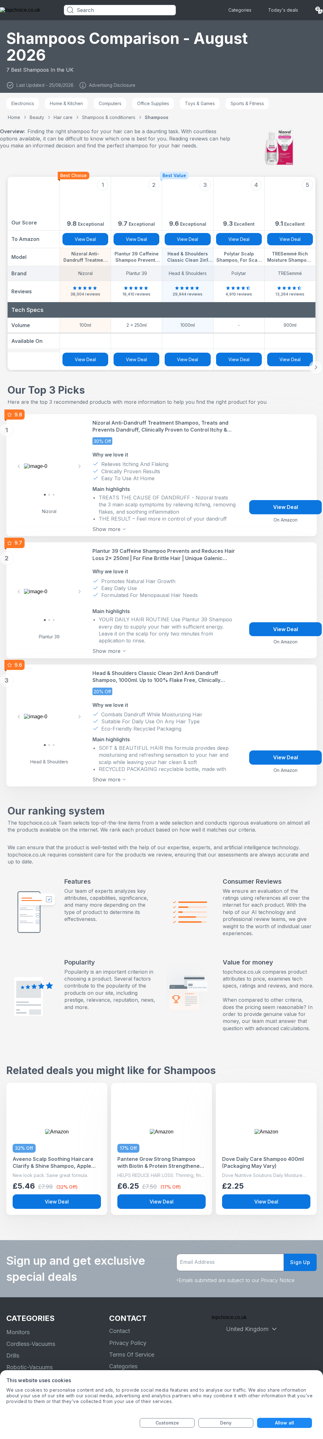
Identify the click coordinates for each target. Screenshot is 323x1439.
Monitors (18, 1332)
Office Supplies (153, 103)
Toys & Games (200, 103)
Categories (239, 10)
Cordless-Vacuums (30, 1343)
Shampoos (156, 117)
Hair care (63, 117)
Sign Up (300, 1262)
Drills (12, 1355)
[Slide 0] (45, 495)
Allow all (284, 1422)
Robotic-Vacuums (29, 1367)
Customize (167, 1422)
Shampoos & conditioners (108, 117)
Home (14, 117)
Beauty (37, 117)
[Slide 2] (54, 495)
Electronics (22, 103)
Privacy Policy (127, 1343)
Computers (110, 103)
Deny (226, 1422)
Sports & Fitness (247, 103)
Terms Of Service (131, 1354)
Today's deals (283, 10)
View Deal (85, 239)
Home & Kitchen (66, 103)
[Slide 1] (49, 495)
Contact (119, 1331)
